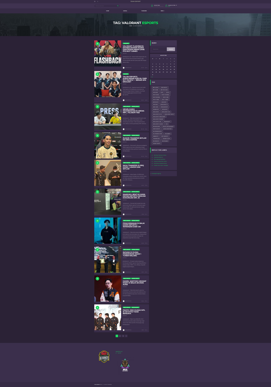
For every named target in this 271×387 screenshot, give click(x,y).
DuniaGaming (155, 92)
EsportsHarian (156, 94)
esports (168, 92)
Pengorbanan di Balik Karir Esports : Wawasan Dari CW (134, 225)
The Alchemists (97, 384)
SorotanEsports (164, 136)
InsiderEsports (156, 109)
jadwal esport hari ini (169, 114)
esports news (166, 97)
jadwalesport (165, 109)
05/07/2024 (125, 171)
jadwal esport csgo (166, 111)
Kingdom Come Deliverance (168, 126)
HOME (107, 10)
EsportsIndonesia (156, 97)
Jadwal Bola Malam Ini (158, 157)
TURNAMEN (144, 10)
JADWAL (125, 10)
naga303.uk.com (119, 351)
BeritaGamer (155, 89)
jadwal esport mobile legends (159, 116)
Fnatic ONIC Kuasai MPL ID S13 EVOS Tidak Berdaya (134, 312)
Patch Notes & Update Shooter (160, 163)
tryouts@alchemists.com (158, 6)
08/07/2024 (125, 114)
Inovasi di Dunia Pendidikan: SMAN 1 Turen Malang (132, 254)
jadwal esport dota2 (157, 114)
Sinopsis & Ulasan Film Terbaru (160, 161)
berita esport (156, 87)
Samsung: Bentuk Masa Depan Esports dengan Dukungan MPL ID (134, 196)
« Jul (152, 77)
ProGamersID (167, 133)
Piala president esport (157, 133)
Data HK (119, 353)
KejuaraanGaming (156, 126)
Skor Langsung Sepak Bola (159, 159)
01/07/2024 (125, 257)
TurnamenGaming (156, 138)
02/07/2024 (125, 228)
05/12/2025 (125, 53)
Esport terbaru (165, 99)
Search (171, 49)
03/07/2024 (125, 199)
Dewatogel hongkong (156, 173)
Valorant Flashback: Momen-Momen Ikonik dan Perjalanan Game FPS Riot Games (134, 48)
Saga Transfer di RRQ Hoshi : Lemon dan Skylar (133, 167)
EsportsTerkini (156, 99)
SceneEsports (156, 136)
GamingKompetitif (164, 104)
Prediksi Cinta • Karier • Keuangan (161, 165)
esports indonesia (165, 94)
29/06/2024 (125, 286)
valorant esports (156, 143)
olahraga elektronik (167, 128)
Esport (162, 92)
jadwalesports (167, 121)
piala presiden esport (157, 131)
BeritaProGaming (164, 89)
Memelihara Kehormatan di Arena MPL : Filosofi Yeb (133, 111)
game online (155, 104)
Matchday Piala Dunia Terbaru (160, 155)
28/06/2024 (125, 315)
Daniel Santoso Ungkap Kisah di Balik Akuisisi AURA (134, 283)
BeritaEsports (164, 87)
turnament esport (166, 138)
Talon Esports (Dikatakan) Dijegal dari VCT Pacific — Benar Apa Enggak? (135, 79)
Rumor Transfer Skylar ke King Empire (134, 139)
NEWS (162, 10)
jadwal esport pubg (157, 121)
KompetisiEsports (156, 128)
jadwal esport (156, 111)
